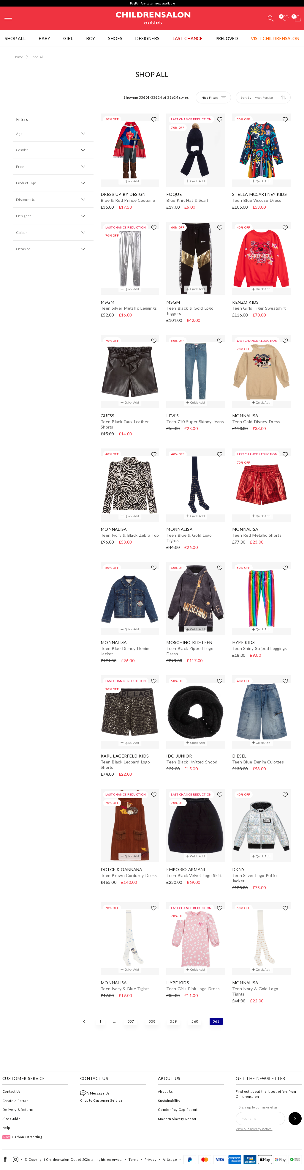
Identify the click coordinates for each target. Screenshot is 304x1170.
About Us (165, 1091)
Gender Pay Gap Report (177, 1109)
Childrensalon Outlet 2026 (68, 1159)
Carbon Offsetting (22, 1137)
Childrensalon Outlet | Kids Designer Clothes (153, 17)
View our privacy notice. (254, 1129)
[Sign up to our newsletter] (295, 1118)
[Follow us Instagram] (15, 1161)
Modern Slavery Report (177, 1119)
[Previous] (84, 1021)
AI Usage (170, 1159)
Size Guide (11, 1119)
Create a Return (15, 1101)
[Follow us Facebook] (5, 1161)
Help (6, 1128)
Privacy (150, 1159)
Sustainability (169, 1101)
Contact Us (11, 1091)
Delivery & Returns (18, 1109)
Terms (133, 1159)
